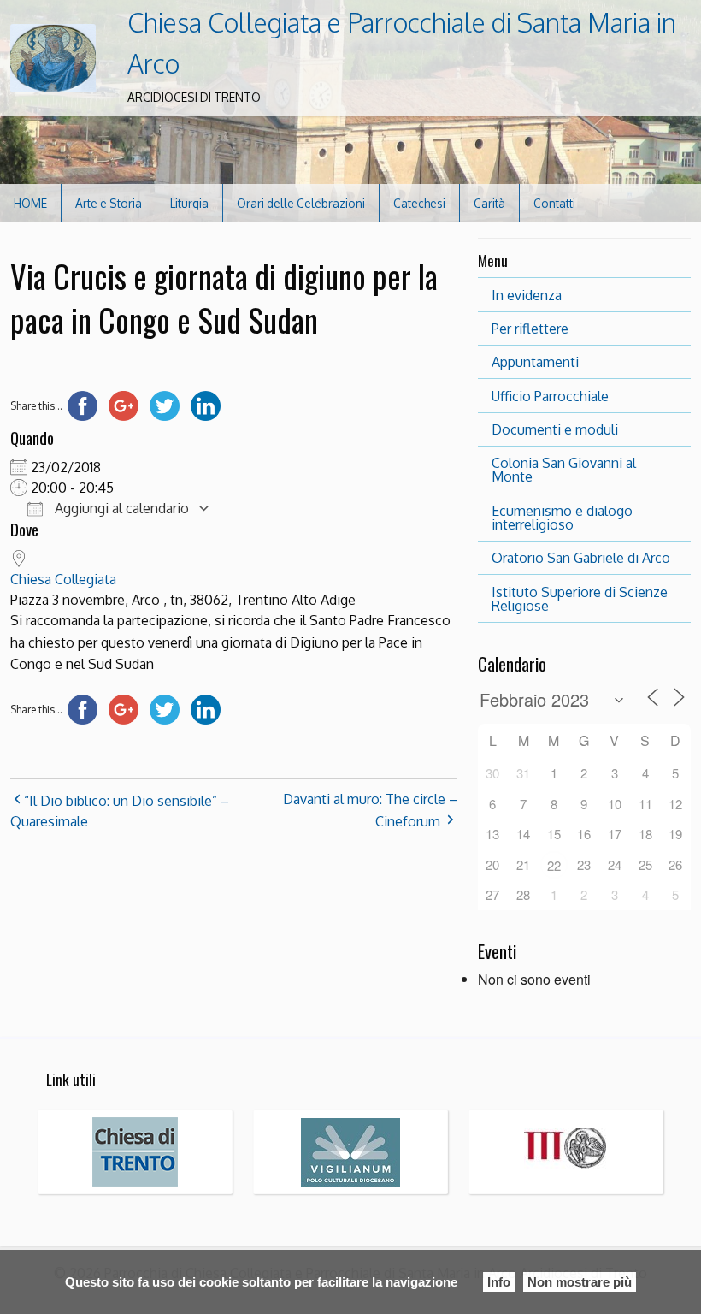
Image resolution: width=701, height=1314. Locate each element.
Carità (489, 203)
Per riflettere (530, 328)
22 (554, 865)
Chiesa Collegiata (63, 579)
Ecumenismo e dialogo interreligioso (562, 517)
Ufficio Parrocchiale (550, 396)
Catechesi (419, 203)
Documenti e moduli (555, 429)
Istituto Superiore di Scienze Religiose (580, 598)
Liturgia (189, 203)
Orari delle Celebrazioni (301, 203)
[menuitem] (31, 203)
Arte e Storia (108, 203)
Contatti (554, 203)
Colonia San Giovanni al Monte (564, 469)
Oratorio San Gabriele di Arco (581, 557)
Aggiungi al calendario (120, 508)
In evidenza (527, 295)
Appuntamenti (535, 361)
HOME (30, 203)
